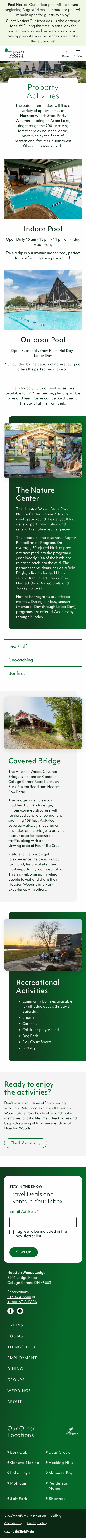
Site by (13, 1532)
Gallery (56, 1516)
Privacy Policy (37, 1523)
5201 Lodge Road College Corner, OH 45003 (29, 1280)
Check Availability (25, 1143)
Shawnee (57, 1498)
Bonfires (16, 673)
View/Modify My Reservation (25, 1516)
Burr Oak (18, 1452)
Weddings (19, 1390)
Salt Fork (18, 1498)
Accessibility (13, 1523)
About (14, 1401)
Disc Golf (17, 646)
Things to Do (23, 1347)
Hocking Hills (61, 1462)
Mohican (18, 1483)
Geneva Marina (24, 1462)
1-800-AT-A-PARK (22, 1302)
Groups (16, 1380)
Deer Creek (59, 1452)
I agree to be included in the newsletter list (41, 1233)
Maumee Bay (61, 1473)
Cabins (15, 1325)
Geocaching (20, 660)
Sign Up (23, 1252)
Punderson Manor (58, 1486)
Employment (22, 1358)
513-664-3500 (19, 1297)
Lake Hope (20, 1473)
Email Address (22, 1211)
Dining (15, 1369)
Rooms (15, 1336)
